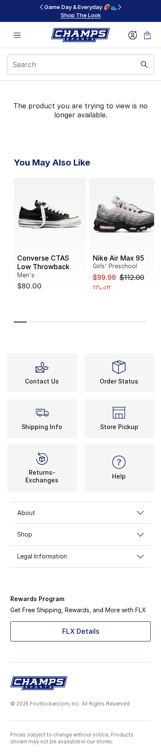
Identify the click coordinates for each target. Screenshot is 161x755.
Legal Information (42, 556)
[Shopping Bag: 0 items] (147, 35)
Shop (24, 534)
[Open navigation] (17, 35)
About (26, 512)
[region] (80, 11)
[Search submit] (144, 64)
